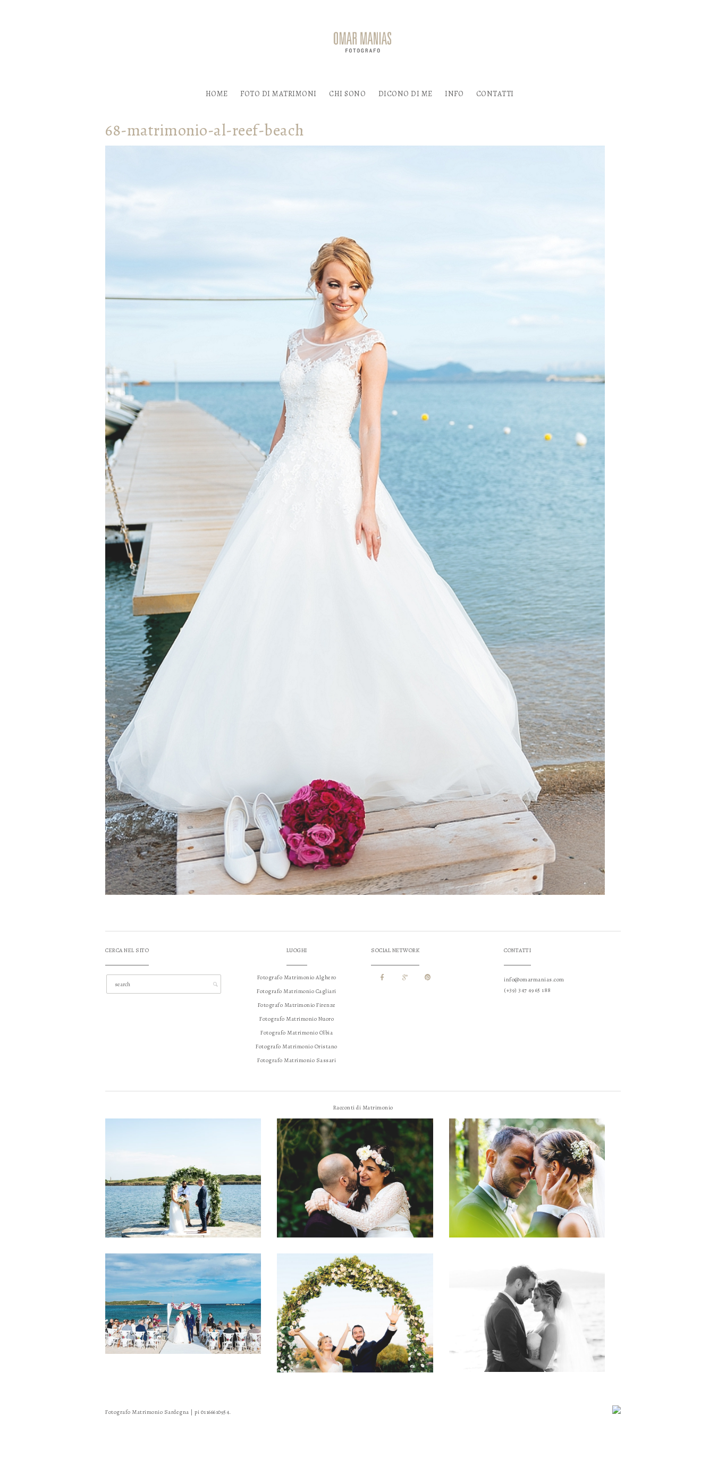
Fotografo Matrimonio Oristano (296, 1046)
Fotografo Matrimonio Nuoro (296, 1019)
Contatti (495, 94)
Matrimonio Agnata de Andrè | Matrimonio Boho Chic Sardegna (355, 1162)
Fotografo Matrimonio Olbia (296, 1033)
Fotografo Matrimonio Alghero (296, 977)
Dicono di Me (405, 94)
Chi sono (347, 94)
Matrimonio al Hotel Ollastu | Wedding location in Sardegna (355, 1297)
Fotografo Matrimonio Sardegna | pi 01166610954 (167, 1412)
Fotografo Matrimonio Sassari (296, 1060)
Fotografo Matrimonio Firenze (297, 1005)
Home (217, 94)
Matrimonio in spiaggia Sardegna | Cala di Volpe (183, 1288)
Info (454, 94)
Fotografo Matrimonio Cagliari (296, 991)
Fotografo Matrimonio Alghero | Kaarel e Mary (183, 1160)
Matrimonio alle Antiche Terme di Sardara (527, 1160)
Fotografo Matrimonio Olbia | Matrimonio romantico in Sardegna (527, 1297)
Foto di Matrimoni (278, 94)
